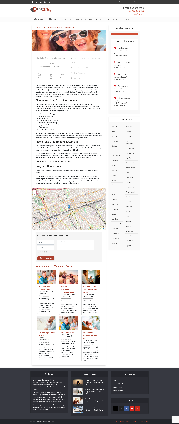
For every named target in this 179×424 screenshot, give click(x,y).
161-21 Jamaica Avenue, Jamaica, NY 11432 (46, 292)
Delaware (115, 160)
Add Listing (135, 2)
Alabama (115, 126)
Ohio (127, 172)
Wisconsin (129, 241)
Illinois (114, 185)
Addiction (51, 19)
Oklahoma (129, 177)
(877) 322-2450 (136, 11)
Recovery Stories (111, 19)
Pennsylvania (130, 187)
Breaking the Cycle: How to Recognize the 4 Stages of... (94, 382)
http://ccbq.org (79, 73)
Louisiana (115, 209)
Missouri (114, 243)
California (115, 146)
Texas (128, 211)
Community (94, 19)
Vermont (129, 221)
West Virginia (130, 236)
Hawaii (114, 175)
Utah (127, 216)
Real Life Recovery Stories (123, 2)
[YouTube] (132, 408)
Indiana (114, 190)
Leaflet (103, 229)
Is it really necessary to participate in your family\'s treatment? (122, 100)
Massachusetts (117, 224)
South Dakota (130, 202)
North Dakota (130, 168)
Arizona (114, 136)
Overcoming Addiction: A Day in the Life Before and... (94, 392)
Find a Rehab (37, 19)
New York (129, 158)
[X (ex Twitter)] (121, 408)
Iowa (113, 195)
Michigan (115, 229)
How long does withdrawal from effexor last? (122, 50)
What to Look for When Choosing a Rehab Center (94, 409)
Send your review (46, 258)
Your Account (144, 2)
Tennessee (129, 207)
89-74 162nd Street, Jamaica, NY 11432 (88, 295)
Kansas (114, 199)
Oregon (128, 182)
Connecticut (116, 156)
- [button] (35, 194)
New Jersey (130, 148)
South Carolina (131, 197)
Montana (129, 126)
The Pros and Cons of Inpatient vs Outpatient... (94, 400)
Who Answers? (139, 14)
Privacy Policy (117, 387)
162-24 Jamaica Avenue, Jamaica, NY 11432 (68, 295)
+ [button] (35, 191)
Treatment (64, 19)
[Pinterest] (137, 408)
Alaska (114, 131)
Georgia (114, 170)
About (125, 19)
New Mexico (130, 153)
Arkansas (115, 141)
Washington (130, 231)
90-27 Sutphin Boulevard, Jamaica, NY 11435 (90, 341)
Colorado (115, 151)
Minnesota (115, 233)
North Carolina (130, 163)
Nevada (128, 136)
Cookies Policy (118, 390)
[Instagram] (115, 408)
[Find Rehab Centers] (40, 9)
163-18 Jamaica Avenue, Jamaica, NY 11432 (46, 338)
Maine (114, 214)
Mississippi (115, 238)
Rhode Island (130, 192)
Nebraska (129, 131)
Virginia (128, 226)
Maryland (115, 219)
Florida (114, 165)
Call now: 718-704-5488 (82, 68)
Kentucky (115, 204)
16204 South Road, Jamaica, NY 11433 (66, 336)
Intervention (79, 19)
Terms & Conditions (119, 384)
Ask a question (124, 34)
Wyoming (129, 246)
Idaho (114, 180)
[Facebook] (126, 408)
